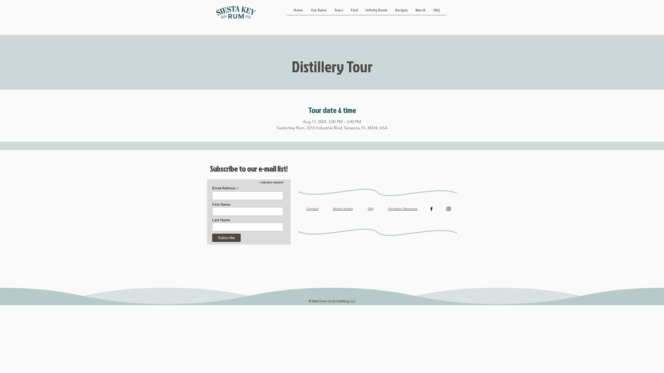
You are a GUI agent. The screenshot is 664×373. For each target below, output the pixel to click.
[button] (318, 11)
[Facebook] (431, 209)
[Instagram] (448, 209)
